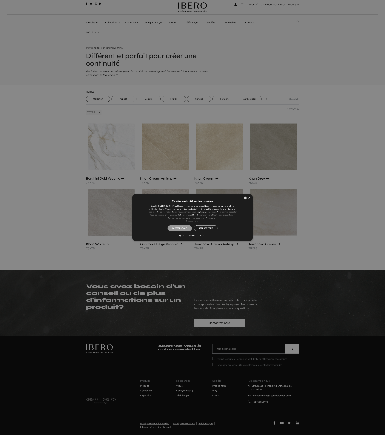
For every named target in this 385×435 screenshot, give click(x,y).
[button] (192, 235)
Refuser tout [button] (206, 228)
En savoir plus (192, 221)
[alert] (192, 217)
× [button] (249, 198)
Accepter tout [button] (179, 228)
